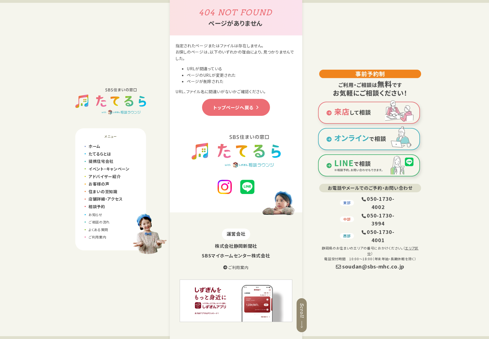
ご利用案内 (97, 236)
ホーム (94, 146)
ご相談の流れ (99, 221)
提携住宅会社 (101, 161)
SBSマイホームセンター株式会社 (236, 255)
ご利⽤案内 (237, 267)
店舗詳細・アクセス (106, 199)
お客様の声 (99, 184)
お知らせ (95, 214)
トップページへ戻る (233, 107)
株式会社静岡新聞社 (236, 245)
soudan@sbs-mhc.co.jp (373, 266)
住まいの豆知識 (103, 191)
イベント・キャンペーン (109, 169)
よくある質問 (98, 229)
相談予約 (97, 206)
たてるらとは (100, 154)
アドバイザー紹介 (105, 176)
